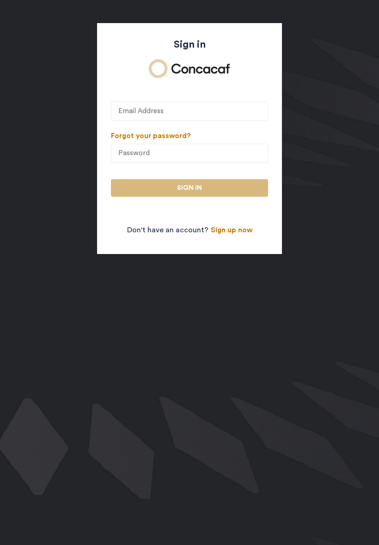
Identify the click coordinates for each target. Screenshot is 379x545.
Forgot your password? (151, 136)
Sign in (189, 188)
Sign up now (231, 230)
